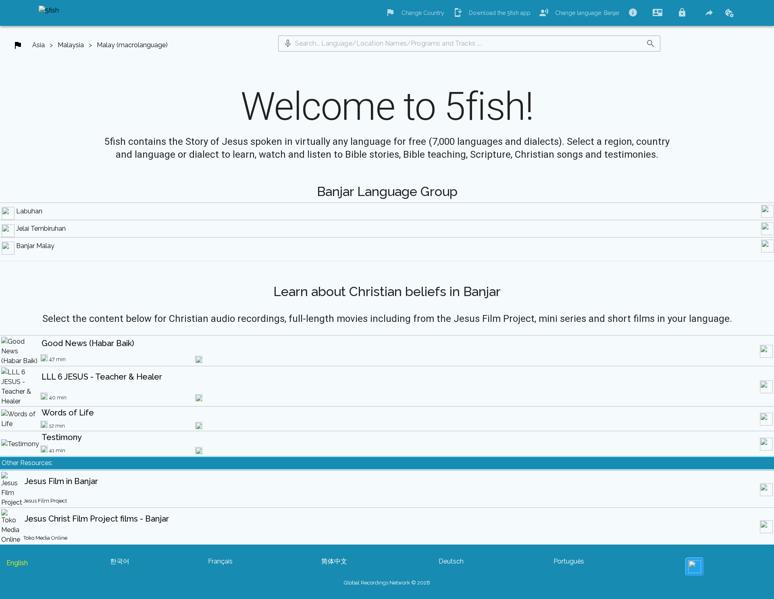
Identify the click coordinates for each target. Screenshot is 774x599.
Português (568, 561)
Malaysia (71, 45)
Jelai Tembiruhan (41, 228)
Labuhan (29, 211)
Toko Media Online (45, 538)
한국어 (119, 561)
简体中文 (334, 561)
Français (220, 561)
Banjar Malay (35, 246)
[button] (288, 43)
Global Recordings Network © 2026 (387, 583)
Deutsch (451, 561)
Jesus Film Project (45, 501)
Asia (38, 45)
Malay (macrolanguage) (132, 45)
